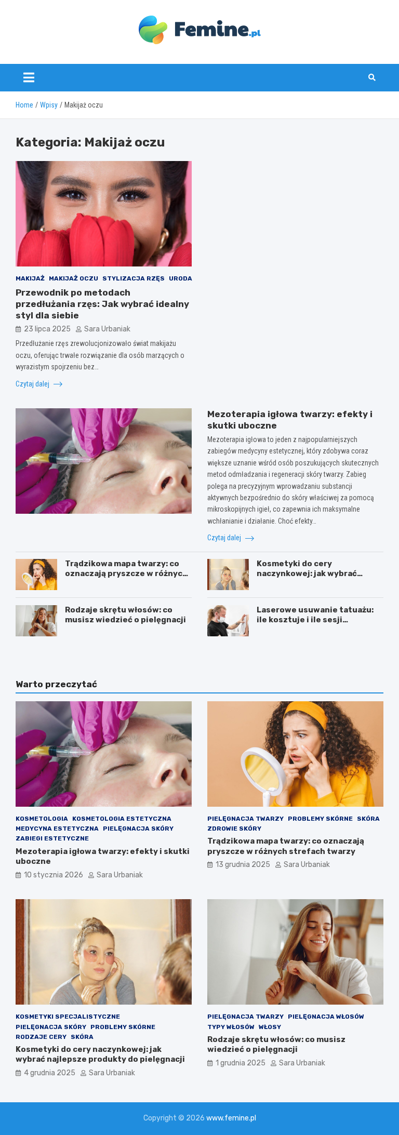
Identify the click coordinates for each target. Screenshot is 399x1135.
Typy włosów (231, 1027)
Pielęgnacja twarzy (245, 818)
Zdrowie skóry (234, 828)
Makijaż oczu (73, 278)
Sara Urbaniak (107, 329)
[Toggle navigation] (29, 77)
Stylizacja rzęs (133, 278)
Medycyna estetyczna (57, 828)
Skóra (368, 818)
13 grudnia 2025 (243, 864)
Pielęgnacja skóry (138, 828)
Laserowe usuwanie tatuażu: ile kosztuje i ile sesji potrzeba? (315, 620)
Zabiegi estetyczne (52, 838)
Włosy (270, 1027)
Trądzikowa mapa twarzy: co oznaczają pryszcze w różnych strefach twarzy (126, 574)
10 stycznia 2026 (53, 875)
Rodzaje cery (41, 1036)
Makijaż (30, 278)
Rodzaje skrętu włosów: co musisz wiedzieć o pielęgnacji (125, 615)
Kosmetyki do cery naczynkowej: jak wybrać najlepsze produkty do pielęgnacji (307, 579)
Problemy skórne (320, 818)
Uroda (180, 278)
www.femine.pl (231, 1118)
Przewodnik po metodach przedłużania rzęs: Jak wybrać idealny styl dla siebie (102, 304)
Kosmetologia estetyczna (121, 818)
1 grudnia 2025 (240, 1063)
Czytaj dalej (33, 384)
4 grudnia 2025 (49, 1073)
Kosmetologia (42, 818)
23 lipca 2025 (47, 329)
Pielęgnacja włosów (326, 1016)
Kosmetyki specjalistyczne (68, 1016)
